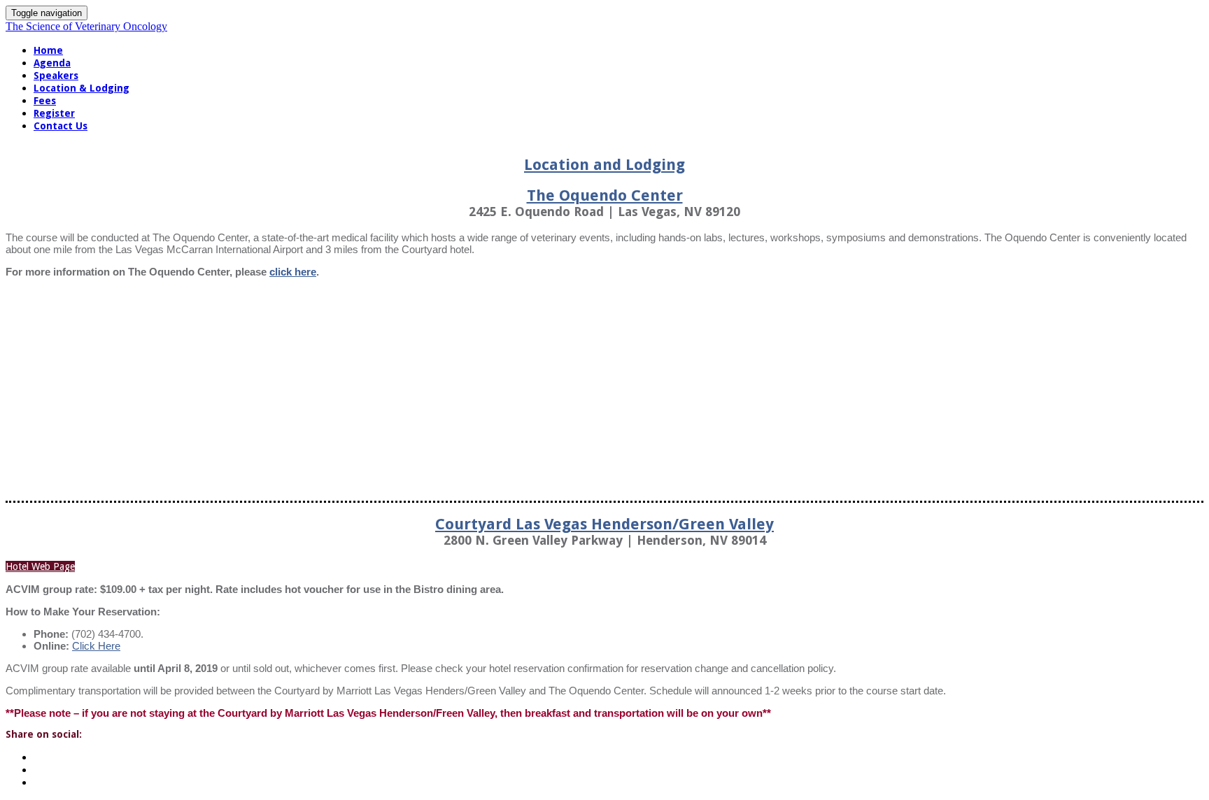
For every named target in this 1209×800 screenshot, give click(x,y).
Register (54, 113)
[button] (40, 566)
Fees (45, 100)
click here (292, 272)
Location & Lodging (81, 88)
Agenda (52, 63)
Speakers (56, 75)
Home (48, 50)
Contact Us (60, 125)
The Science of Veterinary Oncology (86, 26)
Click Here (96, 646)
